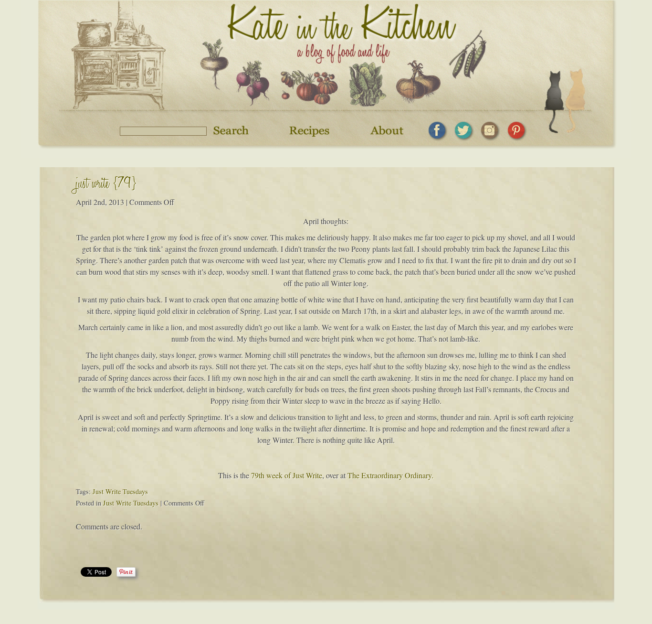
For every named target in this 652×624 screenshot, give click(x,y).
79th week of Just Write (286, 475)
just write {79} (106, 185)
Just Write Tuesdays (120, 491)
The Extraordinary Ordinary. (390, 475)
